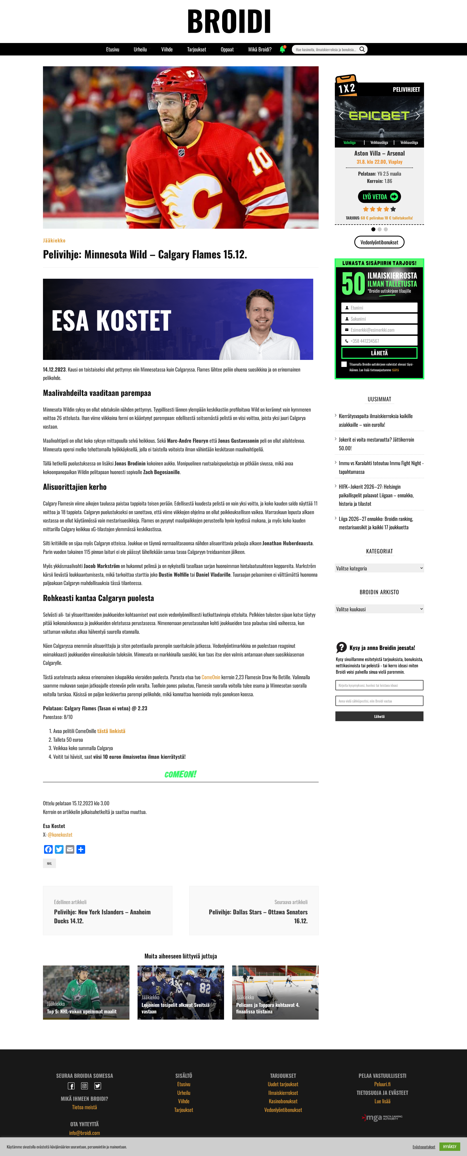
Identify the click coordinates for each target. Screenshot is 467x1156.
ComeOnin (211, 677)
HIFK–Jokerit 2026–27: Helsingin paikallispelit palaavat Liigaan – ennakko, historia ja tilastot (376, 494)
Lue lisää (383, 1101)
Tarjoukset (196, 49)
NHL (49, 863)
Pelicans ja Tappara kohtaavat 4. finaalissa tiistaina (267, 1008)
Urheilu (140, 49)
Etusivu (112, 49)
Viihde (167, 49)
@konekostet (60, 834)
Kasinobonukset (283, 1101)
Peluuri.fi (382, 1084)
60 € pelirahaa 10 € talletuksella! (387, 218)
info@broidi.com (84, 1132)
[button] (417, 116)
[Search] (362, 49)
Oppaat (227, 49)
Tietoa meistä (84, 1107)
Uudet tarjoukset (283, 1084)
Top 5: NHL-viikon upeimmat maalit (81, 1011)
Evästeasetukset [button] (424, 1146)
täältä (395, 369)
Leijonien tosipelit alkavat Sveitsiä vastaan (175, 1008)
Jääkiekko (54, 240)
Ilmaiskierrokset (283, 1092)
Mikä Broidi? (260, 49)
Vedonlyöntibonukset (379, 242)
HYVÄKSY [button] (449, 1146)
